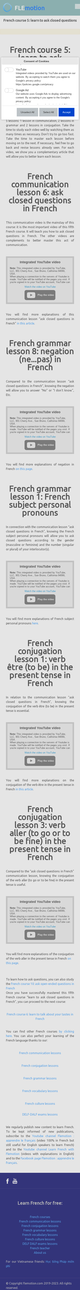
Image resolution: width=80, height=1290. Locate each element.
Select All (48, 112)
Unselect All (27, 112)
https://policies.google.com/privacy (34, 84)
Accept (67, 112)
